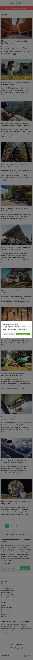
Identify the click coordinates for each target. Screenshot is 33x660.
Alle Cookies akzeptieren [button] (23, 334)
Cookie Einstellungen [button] (9, 334)
